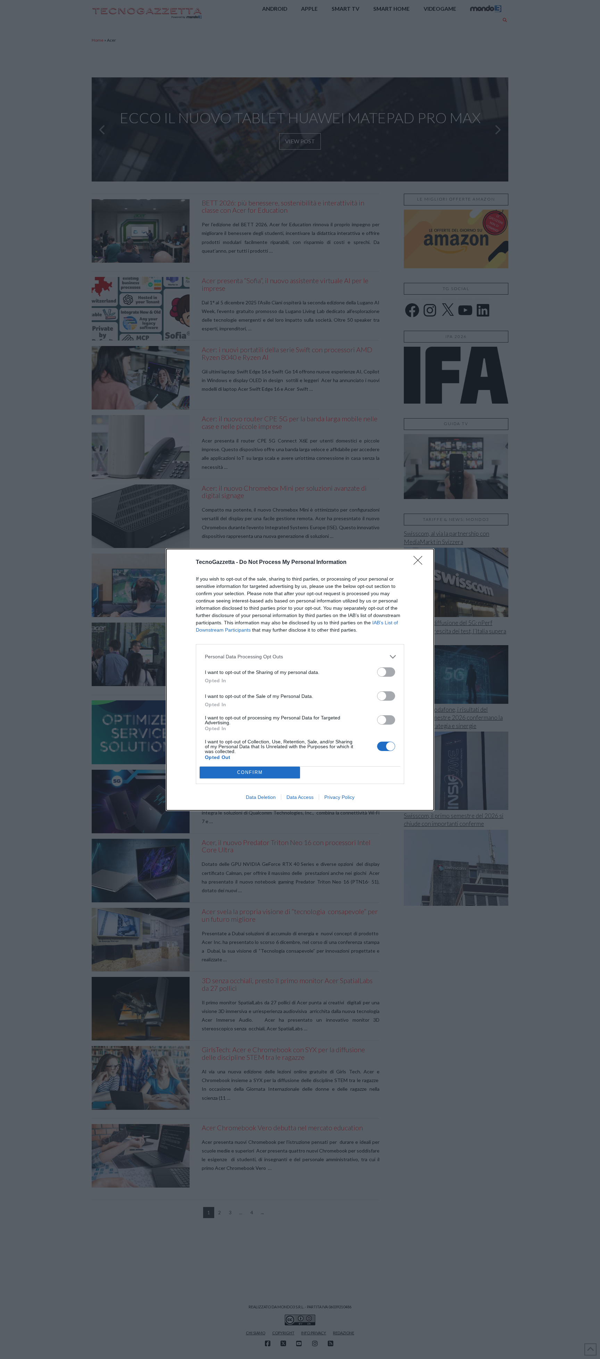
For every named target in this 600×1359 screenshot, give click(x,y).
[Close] (420, 562)
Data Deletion (261, 797)
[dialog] (300, 679)
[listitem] (300, 656)
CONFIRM (250, 772)
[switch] (386, 672)
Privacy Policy (339, 797)
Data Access (300, 797)
